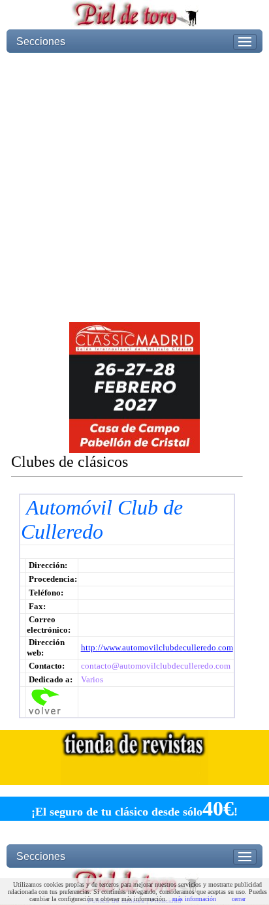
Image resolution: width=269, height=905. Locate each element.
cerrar (238, 898)
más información (194, 898)
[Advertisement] (134, 187)
